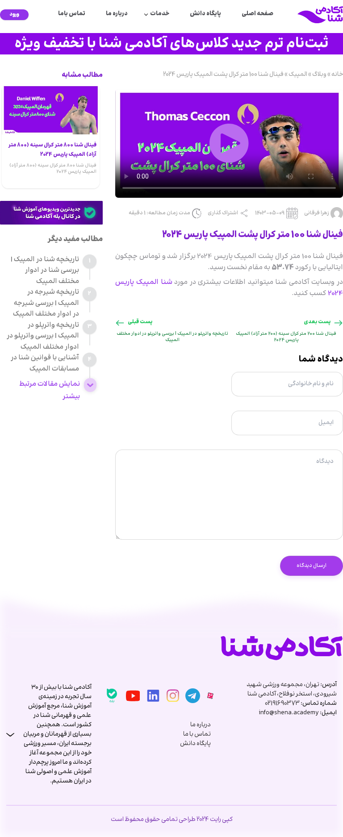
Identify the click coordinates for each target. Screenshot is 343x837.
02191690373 (282, 703)
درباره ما (117, 14)
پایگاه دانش (205, 14)
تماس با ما (197, 734)
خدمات (159, 14)
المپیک (298, 74)
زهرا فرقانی (316, 213)
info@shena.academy (289, 713)
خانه (337, 74)
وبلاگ (319, 74)
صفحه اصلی (257, 14)
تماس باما (71, 14)
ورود (14, 14)
